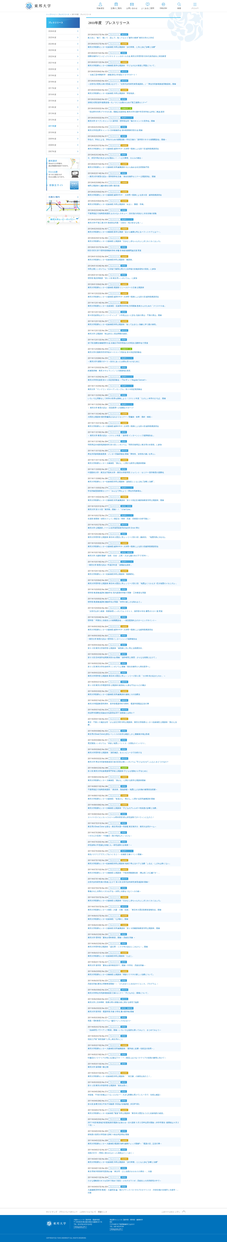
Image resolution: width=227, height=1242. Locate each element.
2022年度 (52, 56)
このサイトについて (87, 1212)
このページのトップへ (170, 1212)
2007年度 (52, 151)
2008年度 (52, 145)
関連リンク (102, 1212)
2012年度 (52, 120)
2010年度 (52, 132)
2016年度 (52, 94)
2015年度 (52, 101)
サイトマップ (51, 1212)
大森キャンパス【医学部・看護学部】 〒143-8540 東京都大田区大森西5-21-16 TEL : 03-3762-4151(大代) (88, 1223)
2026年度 (52, 31)
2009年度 (52, 139)
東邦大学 (41, 6)
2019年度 (52, 75)
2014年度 (52, 107)
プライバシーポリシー (68, 1212)
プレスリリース (63, 14)
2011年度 (52, 126)
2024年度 (52, 44)
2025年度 (52, 37)
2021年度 (52, 63)
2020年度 (52, 69)
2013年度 (52, 113)
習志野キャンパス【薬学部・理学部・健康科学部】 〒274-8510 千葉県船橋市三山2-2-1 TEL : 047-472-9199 (126, 1224)
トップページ (51, 14)
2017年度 (52, 88)
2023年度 (52, 50)
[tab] (179, 6)
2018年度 (52, 82)
